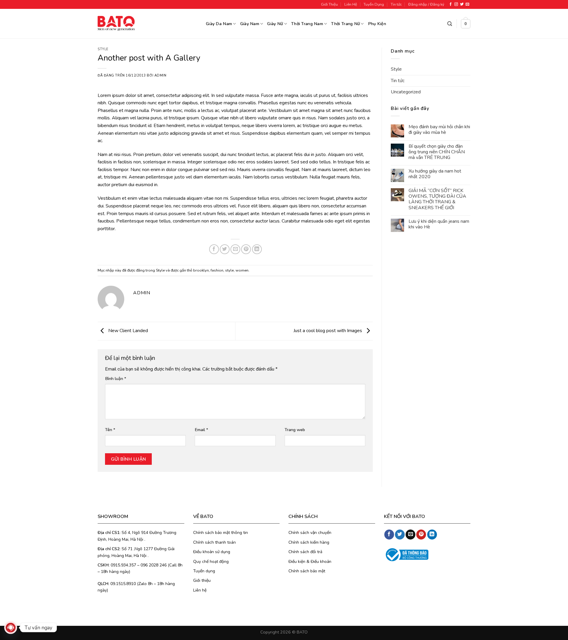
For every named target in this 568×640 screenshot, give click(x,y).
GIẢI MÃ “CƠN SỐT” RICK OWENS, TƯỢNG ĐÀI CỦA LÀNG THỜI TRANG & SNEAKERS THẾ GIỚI (437, 199)
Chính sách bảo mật (306, 571)
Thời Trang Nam (307, 24)
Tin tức (396, 4)
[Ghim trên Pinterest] (246, 249)
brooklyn (201, 270)
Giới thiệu (202, 580)
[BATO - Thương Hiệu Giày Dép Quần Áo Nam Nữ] (116, 23)
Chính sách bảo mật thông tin (220, 532)
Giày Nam (249, 24)
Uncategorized (406, 92)
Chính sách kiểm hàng (308, 542)
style (229, 270)
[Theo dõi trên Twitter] (462, 4)
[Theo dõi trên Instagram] (456, 4)
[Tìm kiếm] (449, 24)
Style (103, 49)
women (241, 270)
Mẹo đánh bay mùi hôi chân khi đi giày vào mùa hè (439, 130)
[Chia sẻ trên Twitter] (225, 249)
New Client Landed (127, 330)
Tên (110, 430)
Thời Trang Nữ (345, 24)
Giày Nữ (275, 24)
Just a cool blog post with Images (328, 330)
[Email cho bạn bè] (235, 249)
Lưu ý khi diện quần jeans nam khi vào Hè (439, 224)
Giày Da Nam (219, 24)
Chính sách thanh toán (214, 542)
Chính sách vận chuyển (309, 532)
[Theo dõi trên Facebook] (450, 4)
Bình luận (115, 378)
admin (160, 75)
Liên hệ (199, 590)
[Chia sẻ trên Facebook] (214, 249)
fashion (217, 270)
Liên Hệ (350, 4)
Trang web (295, 430)
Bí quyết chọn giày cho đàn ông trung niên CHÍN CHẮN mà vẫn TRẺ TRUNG (437, 152)
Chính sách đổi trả (305, 552)
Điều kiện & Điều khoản (309, 561)
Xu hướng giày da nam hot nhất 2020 (435, 174)
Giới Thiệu (329, 4)
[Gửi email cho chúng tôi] (467, 4)
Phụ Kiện (377, 24)
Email (201, 430)
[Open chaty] (10, 627)
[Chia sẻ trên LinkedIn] (257, 249)
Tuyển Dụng (374, 4)
